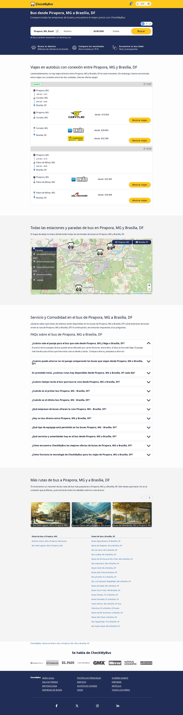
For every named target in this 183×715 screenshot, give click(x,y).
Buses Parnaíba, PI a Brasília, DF (105, 599)
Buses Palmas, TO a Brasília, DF (105, 595)
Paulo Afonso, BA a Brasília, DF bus (106, 604)
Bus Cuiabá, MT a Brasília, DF (104, 554)
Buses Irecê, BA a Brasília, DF (104, 568)
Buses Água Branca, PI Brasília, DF (106, 541)
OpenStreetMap (138, 293)
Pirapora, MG (123, 242)
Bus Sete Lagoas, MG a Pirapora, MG (47, 545)
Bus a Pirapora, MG (65, 643)
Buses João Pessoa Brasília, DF (104, 572)
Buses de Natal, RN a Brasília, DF (105, 586)
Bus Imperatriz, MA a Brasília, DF (105, 563)
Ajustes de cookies (87, 686)
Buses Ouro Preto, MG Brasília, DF (106, 590)
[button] (100, 252)
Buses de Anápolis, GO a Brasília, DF (107, 545)
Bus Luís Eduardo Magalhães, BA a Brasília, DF (111, 581)
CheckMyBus (35, 643)
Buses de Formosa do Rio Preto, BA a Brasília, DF (112, 559)
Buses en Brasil (49, 643)
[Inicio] (41, 4)
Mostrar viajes (139, 120)
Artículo (116, 686)
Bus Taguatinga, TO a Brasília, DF (105, 621)
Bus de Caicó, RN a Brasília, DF (104, 550)
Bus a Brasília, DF (82, 643)
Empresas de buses (52, 690)
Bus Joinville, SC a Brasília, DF (104, 577)
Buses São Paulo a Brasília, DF (104, 617)
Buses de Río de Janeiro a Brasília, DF (107, 612)
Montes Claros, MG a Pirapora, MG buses (49, 541)
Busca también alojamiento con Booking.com (52, 37)
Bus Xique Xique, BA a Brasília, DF (106, 626)
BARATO (37, 84)
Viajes (80, 690)
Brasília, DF (143, 242)
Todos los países (121, 690)
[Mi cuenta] (130, 3)
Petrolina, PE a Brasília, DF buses (105, 608)
